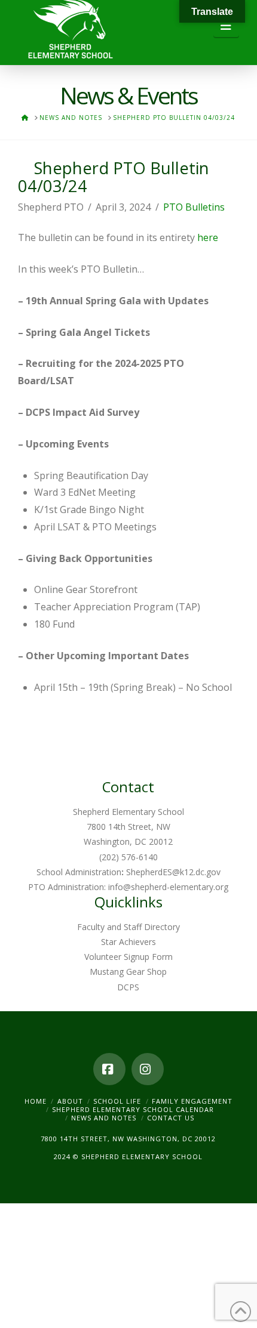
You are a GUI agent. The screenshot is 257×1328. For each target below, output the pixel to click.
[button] (226, 25)
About (70, 1101)
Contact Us (170, 1117)
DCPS (128, 987)
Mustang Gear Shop (128, 971)
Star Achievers (128, 941)
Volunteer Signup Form (128, 956)
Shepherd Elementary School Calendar (133, 1109)
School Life (117, 1101)
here (207, 237)
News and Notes (103, 1117)
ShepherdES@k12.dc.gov (173, 872)
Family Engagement (192, 1101)
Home (36, 1101)
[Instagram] (147, 1069)
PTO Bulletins (194, 207)
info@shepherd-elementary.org (168, 886)
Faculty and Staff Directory (128, 926)
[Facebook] (109, 1069)
